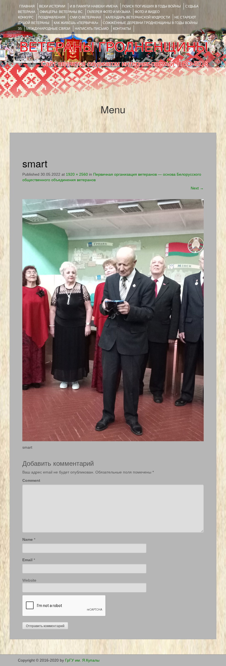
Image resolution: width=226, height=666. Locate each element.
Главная (27, 6)
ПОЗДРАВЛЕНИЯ (51, 17)
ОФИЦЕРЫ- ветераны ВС (61, 12)
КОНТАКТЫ (122, 29)
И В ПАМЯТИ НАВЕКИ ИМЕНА (94, 6)
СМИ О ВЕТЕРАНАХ (85, 17)
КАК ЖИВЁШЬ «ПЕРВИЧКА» (76, 23)
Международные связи (48, 29)
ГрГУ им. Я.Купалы (82, 660)
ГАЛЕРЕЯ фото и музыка (108, 12)
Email (27, 560)
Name (27, 539)
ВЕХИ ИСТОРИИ (52, 6)
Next (197, 188)
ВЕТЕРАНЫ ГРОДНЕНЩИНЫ (113, 47)
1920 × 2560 (77, 174)
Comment (31, 480)
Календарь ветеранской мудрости (138, 17)
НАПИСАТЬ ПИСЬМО (92, 29)
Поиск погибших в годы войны (151, 6)
